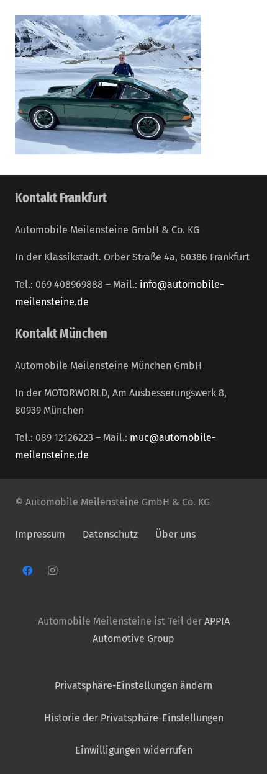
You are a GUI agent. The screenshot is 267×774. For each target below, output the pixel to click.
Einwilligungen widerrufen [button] (133, 750)
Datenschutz (111, 534)
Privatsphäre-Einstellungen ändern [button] (133, 686)
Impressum (40, 534)
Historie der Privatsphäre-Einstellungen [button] (134, 718)
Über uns (175, 534)
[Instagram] (52, 570)
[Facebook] (27, 570)
